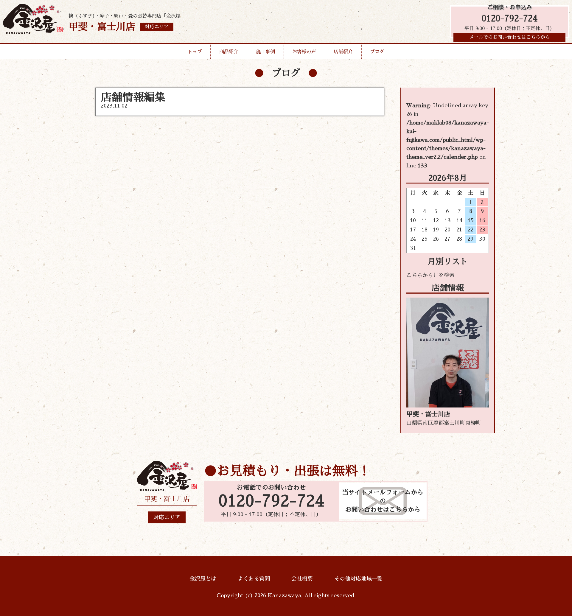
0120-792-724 (509, 18)
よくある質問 (254, 578)
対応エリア (166, 517)
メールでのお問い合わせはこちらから (509, 37)
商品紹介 (228, 51)
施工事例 (265, 51)
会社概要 (302, 578)
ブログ (377, 51)
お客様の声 (304, 51)
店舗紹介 (343, 51)
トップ (195, 51)
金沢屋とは (202, 578)
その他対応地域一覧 (358, 578)
